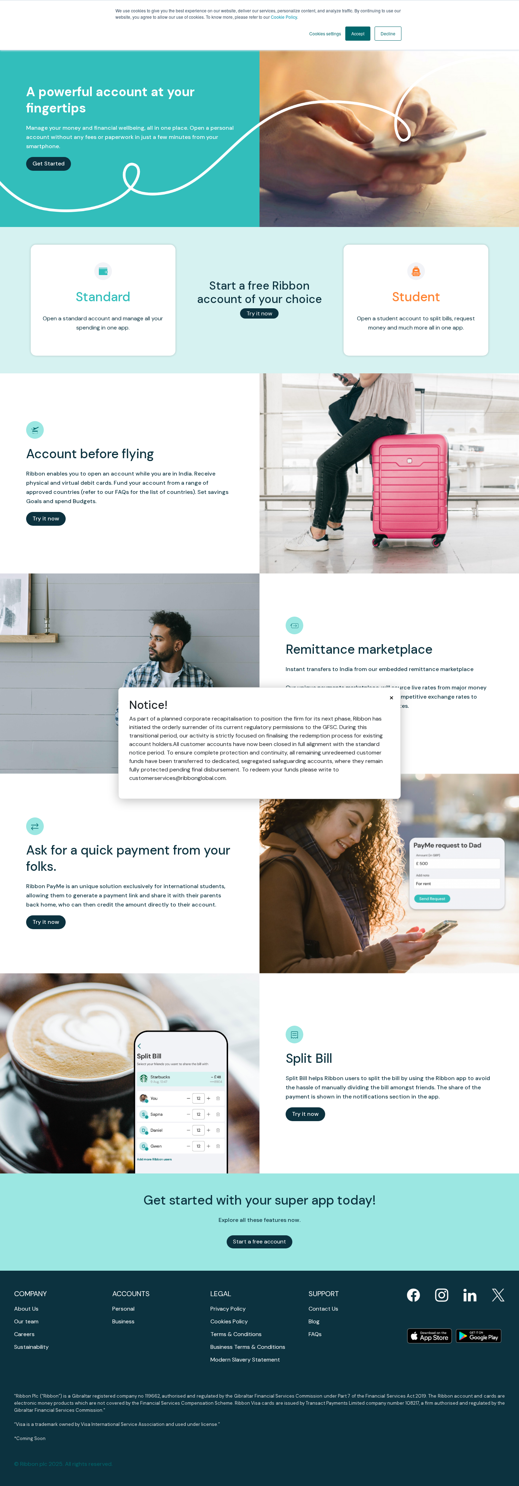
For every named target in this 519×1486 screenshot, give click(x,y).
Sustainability (31, 1347)
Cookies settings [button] (325, 33)
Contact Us (323, 1308)
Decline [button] (388, 33)
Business (123, 1321)
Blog (314, 1321)
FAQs (315, 1334)
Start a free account (259, 1241)
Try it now (259, 313)
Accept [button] (357, 33)
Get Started (48, 163)
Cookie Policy (284, 17)
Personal (123, 1308)
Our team (26, 1321)
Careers (24, 1334)
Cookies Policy (229, 1321)
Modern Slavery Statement (245, 1359)
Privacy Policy (228, 1308)
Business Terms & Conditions (247, 1347)
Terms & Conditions (236, 1334)
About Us (26, 1308)
